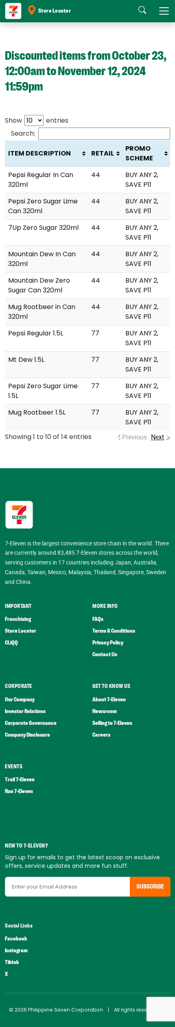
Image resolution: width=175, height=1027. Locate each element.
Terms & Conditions (113, 631)
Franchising (18, 619)
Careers (101, 735)
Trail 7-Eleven (20, 779)
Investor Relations (25, 711)
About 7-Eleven (109, 699)
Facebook (16, 939)
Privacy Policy (107, 643)
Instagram (16, 950)
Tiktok (12, 962)
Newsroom (104, 711)
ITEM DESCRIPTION (39, 153)
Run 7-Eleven (19, 791)
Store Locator (54, 11)
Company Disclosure (27, 735)
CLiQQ (11, 643)
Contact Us (104, 654)
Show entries (36, 120)
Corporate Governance (31, 723)
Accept (25, 1013)
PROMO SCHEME (139, 153)
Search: (23, 133)
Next (157, 436)
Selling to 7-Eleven (112, 723)
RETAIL (102, 153)
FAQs (97, 619)
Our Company (20, 699)
